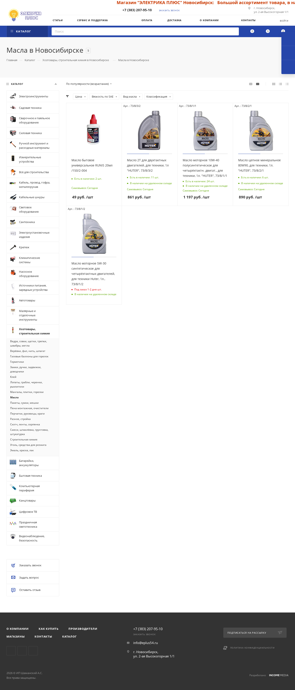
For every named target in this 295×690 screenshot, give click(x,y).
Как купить (49, 629)
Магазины (15, 636)
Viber (22, 650)
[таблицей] (287, 83)
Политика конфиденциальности (252, 647)
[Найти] (234, 31)
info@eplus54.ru (145, 643)
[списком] (280, 83)
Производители (82, 629)
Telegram (11, 650)
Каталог (69, 636)
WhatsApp (33, 650)
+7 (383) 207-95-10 (137, 10)
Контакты (43, 636)
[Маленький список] (251, 83)
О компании (17, 629)
